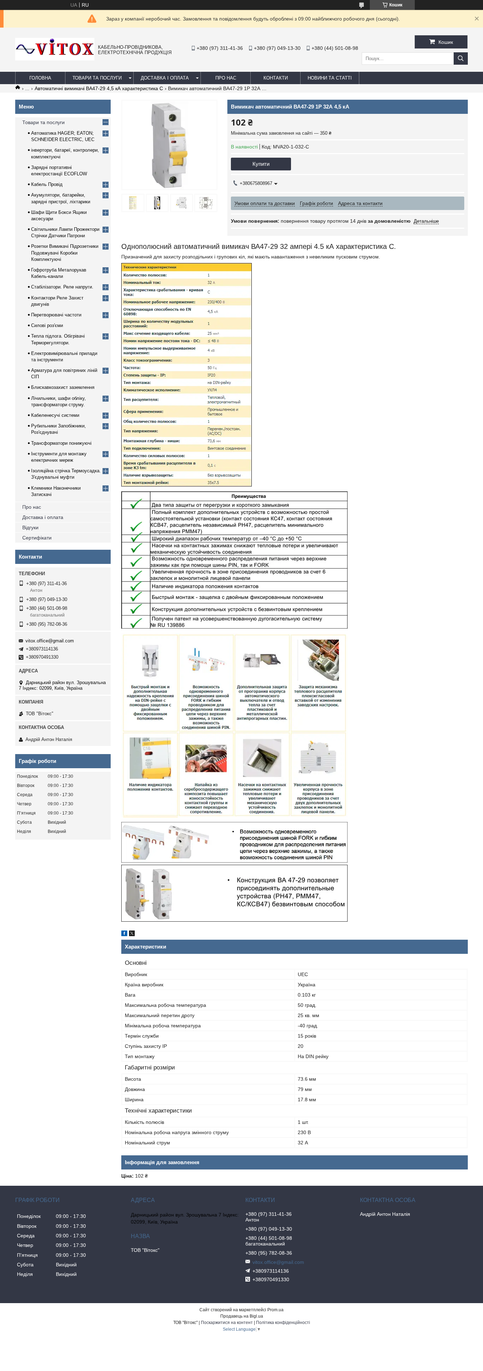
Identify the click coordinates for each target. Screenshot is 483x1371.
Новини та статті (330, 78)
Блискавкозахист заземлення (62, 387)
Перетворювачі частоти (56, 314)
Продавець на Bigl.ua (241, 1316)
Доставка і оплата (165, 78)
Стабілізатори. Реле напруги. (62, 287)
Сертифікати (37, 538)
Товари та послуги (97, 78)
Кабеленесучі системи (55, 415)
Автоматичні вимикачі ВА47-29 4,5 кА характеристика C (99, 88)
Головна (40, 78)
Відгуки (30, 527)
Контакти (275, 78)
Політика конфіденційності (283, 1322)
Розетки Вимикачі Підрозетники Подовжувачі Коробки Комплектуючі (64, 253)
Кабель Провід (47, 184)
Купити (260, 164)
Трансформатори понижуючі (61, 443)
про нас (225, 78)
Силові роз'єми (47, 325)
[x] (132, 934)
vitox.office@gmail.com (49, 640)
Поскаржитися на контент (227, 1322)
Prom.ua (275, 1309)
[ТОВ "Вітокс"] (54, 59)
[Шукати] (461, 58)
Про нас (31, 507)
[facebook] (124, 934)
